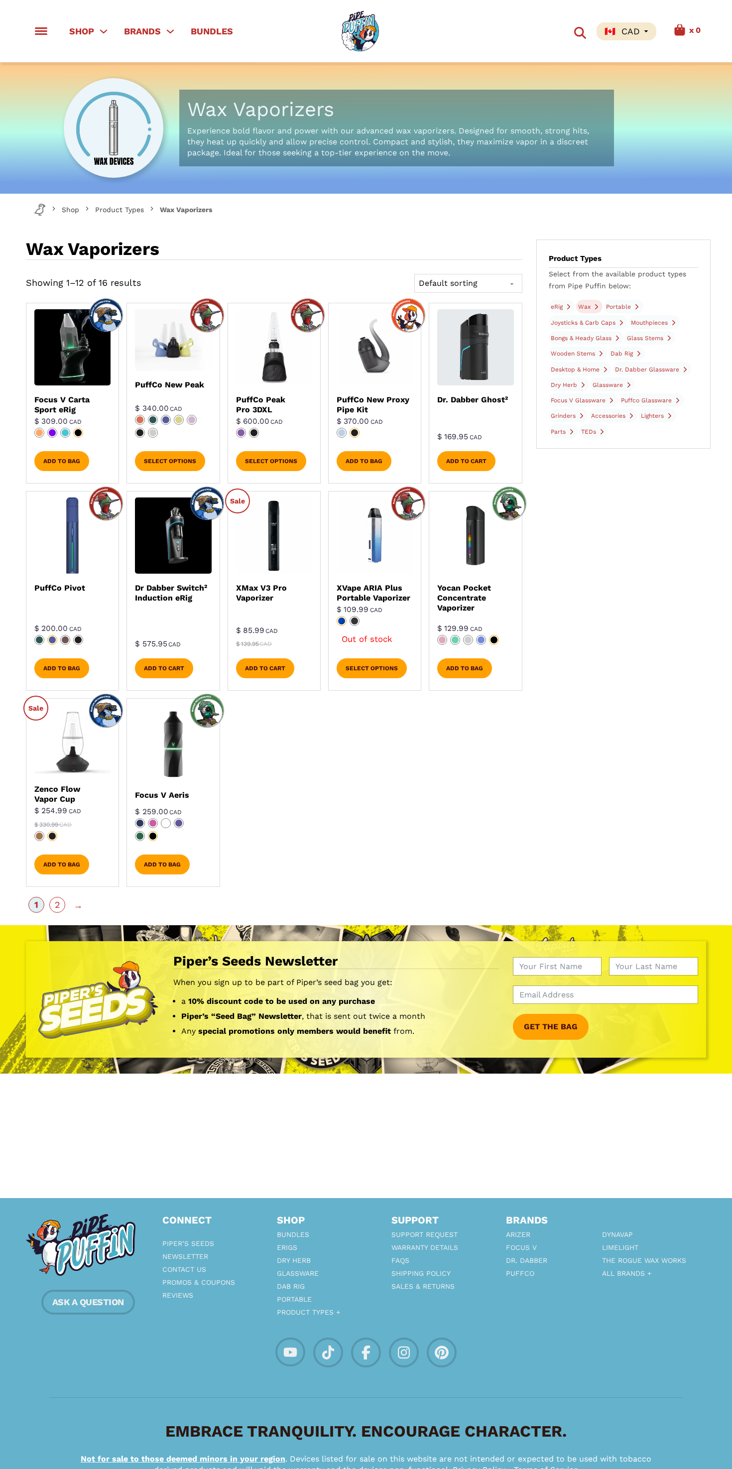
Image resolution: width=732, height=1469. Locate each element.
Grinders (563, 415)
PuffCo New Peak (169, 384)
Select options (170, 461)
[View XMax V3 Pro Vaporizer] (274, 535)
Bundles (212, 31)
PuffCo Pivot (59, 588)
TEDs (588, 431)
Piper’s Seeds (188, 1243)
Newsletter (185, 1256)
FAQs (400, 1260)
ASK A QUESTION (88, 1302)
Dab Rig (621, 353)
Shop (81, 31)
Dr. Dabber (526, 1260)
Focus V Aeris (162, 795)
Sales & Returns (423, 1286)
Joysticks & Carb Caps (583, 322)
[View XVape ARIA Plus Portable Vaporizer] (375, 535)
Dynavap (617, 1234)
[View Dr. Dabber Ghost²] (475, 347)
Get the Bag (551, 1026)
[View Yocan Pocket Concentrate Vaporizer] (475, 535)
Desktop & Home (575, 369)
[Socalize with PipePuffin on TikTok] (328, 1352)
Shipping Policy (421, 1273)
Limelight (620, 1247)
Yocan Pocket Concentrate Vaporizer (464, 597)
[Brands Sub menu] (170, 31)
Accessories (608, 415)
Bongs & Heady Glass (581, 338)
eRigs (287, 1247)
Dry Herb (564, 384)
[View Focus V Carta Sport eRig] (72, 347)
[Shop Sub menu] (103, 31)
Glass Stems (645, 338)
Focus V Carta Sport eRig (62, 404)
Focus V (521, 1247)
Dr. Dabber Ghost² (472, 399)
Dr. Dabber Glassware (647, 369)
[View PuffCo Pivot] (72, 535)
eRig (557, 306)
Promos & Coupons (198, 1282)
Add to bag (61, 461)
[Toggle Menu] (41, 31)
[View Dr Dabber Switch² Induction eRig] (173, 535)
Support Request (424, 1234)
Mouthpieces (649, 322)
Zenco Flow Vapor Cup (57, 794)
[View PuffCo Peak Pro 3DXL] (274, 347)
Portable (618, 306)
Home (40, 210)
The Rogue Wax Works (644, 1260)
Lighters (652, 415)
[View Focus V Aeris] (173, 743)
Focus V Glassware (578, 400)
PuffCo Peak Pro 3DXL (260, 404)
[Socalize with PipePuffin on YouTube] (290, 1351)
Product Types (119, 210)
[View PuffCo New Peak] (173, 339)
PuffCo (520, 1273)
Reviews (177, 1295)
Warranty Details (424, 1247)
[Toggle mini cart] (676, 31)
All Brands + (626, 1273)
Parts (558, 431)
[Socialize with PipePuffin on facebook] (366, 1352)
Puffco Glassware (646, 400)
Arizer (518, 1234)
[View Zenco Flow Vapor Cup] (72, 740)
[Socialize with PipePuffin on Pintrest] (442, 1352)
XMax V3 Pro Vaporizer (261, 593)
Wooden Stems (573, 353)
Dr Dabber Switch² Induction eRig (171, 593)
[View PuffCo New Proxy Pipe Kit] (375, 347)
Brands (142, 31)
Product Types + (308, 1312)
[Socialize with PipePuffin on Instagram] (404, 1352)
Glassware (608, 384)
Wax (584, 306)
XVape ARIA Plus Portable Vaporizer (373, 593)
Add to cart (466, 461)
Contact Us (184, 1269)
